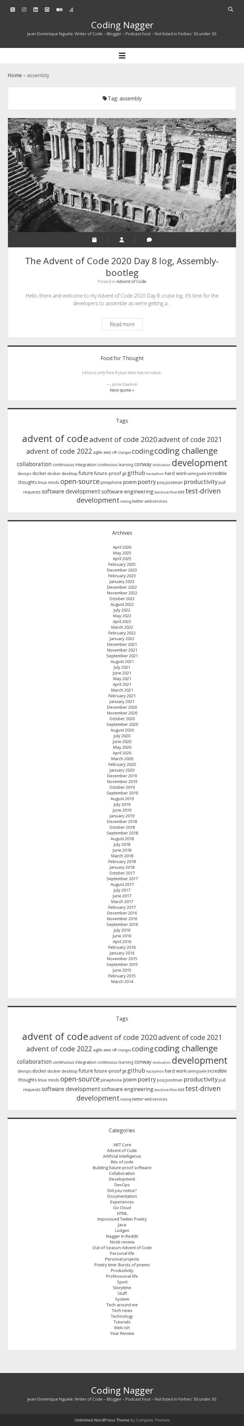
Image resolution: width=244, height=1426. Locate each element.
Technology (122, 1316)
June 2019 (122, 810)
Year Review (122, 1333)
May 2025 (122, 553)
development (199, 463)
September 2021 (122, 656)
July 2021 (122, 667)
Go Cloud (122, 1207)
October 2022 (122, 598)
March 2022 (122, 627)
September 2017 (122, 878)
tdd (181, 492)
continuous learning (115, 464)
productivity (201, 482)
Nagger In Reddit (122, 1236)
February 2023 (122, 576)
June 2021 (122, 673)
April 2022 (122, 621)
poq (161, 482)
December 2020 (122, 707)
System (122, 1299)
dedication (161, 465)
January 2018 (122, 867)
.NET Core (122, 1145)
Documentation (122, 1196)
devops (24, 473)
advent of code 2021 (190, 439)
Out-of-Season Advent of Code (122, 1247)
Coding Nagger (122, 25)
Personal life (122, 1253)
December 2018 (122, 821)
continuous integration (74, 464)
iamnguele (197, 473)
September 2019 (122, 793)
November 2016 (122, 918)
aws (107, 452)
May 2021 (122, 678)
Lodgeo (122, 1230)
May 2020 (122, 747)
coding (142, 451)
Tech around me (122, 1305)
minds (53, 482)
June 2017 (122, 896)
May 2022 (122, 616)
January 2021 (122, 701)
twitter (138, 501)
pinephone (111, 482)
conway (143, 464)
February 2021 (122, 696)
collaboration (34, 464)
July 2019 (122, 804)
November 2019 (122, 781)
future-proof (107, 473)
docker (39, 473)
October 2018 (122, 827)
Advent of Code (131, 281)
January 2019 (122, 816)
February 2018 (122, 861)
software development (71, 491)
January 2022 (122, 638)
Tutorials (122, 1322)
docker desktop (62, 473)
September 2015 (122, 964)
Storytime (122, 1287)
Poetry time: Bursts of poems (122, 1265)
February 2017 (122, 907)
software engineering (127, 491)
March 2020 (122, 758)
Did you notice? (122, 1190)
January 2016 (122, 953)
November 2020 (122, 713)
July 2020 (122, 736)
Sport (122, 1282)
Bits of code (122, 1162)
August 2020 (122, 730)
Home (15, 75)
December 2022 (122, 587)
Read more (126, 325)
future (85, 473)
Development (122, 1179)
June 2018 (122, 850)
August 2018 (122, 838)
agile (97, 452)
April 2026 (122, 547)
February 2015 (122, 976)
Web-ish (122, 1327)
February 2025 (122, 564)
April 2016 (122, 941)
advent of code (55, 438)
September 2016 (122, 924)
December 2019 (122, 776)
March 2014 (122, 981)
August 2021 (122, 661)
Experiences (122, 1202)
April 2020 (122, 753)
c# (114, 452)
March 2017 (122, 901)
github (136, 473)
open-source (80, 481)
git (124, 473)
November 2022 (122, 593)
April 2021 (122, 684)
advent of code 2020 (123, 439)
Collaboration (122, 1173)
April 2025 (122, 558)
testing (125, 501)
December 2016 (122, 913)
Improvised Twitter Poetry (122, 1219)
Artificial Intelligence (122, 1156)
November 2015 (122, 958)
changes (124, 452)
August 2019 (122, 798)
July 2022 (122, 610)
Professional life (122, 1276)
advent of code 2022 (59, 451)
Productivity (122, 1270)
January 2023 (122, 581)
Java (122, 1225)
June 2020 (122, 741)
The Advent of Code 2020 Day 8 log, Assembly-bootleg (122, 175)
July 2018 (122, 844)
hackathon (155, 474)
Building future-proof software (122, 1167)
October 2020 (122, 718)
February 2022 (122, 633)
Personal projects (122, 1259)
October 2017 (122, 873)
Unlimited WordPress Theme (102, 1420)
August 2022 (122, 604)
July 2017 (122, 890)
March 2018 (122, 856)
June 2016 (122, 936)
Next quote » (122, 390)
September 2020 (122, 724)
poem (130, 482)
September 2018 (122, 833)
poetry (147, 481)
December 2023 (122, 570)
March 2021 (122, 690)
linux (42, 482)
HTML (122, 1213)
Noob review (122, 1242)
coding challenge (186, 450)
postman (174, 482)
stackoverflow (165, 492)
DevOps (122, 1185)
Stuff (122, 1293)
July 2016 (122, 930)
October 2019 (122, 787)
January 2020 (122, 770)
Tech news (122, 1310)
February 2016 (122, 947)
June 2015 (122, 970)
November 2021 (122, 650)
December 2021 (122, 644)
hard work (175, 473)
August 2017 (122, 884)
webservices (156, 501)
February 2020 (122, 764)
